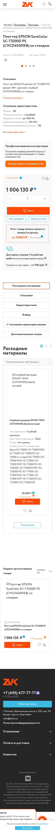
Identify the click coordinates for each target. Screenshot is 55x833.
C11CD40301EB (14, 622)
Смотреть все (41, 571)
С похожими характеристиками (26, 325)
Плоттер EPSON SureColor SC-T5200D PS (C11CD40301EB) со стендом (25, 627)
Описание (26, 295)
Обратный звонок (27, 704)
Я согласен (27, 828)
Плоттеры (33, 24)
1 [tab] (22, 66)
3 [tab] (30, 66)
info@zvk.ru (10, 719)
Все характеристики (13, 132)
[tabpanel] (20, 59)
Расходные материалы (26, 286)
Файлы (26, 315)
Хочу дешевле (16, 219)
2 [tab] (26, 66)
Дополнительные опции (26, 334)
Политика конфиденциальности (21, 723)
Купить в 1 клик (38, 219)
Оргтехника (20, 24)
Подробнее (42, 823)
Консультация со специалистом (26, 164)
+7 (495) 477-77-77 (19, 693)
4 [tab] (33, 66)
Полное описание (12, 98)
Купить (31, 210)
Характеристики (26, 305)
